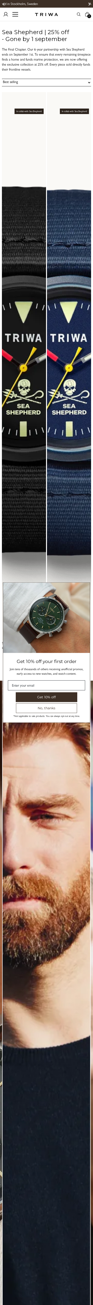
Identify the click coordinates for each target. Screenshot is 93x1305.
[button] (3, 3)
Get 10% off (46, 697)
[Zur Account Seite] (6, 14)
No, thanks (46, 708)
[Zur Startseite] (46, 14)
